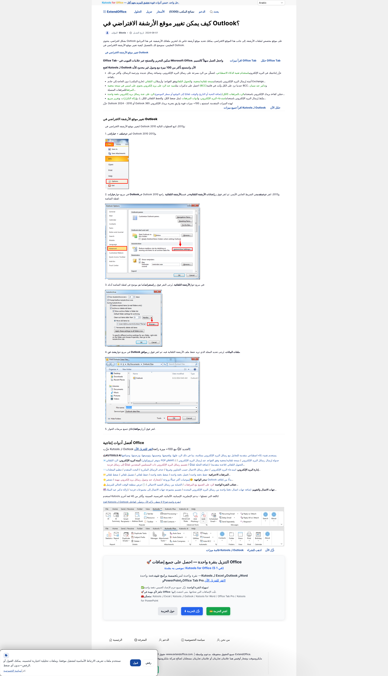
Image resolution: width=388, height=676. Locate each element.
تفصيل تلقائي (127, 474)
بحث (216, 11)
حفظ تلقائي (142, 474)
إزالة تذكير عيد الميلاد (117, 489)
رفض (148, 662)
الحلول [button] (138, 11)
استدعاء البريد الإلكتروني (223, 469)
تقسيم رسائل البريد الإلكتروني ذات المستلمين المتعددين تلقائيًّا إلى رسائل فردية (147, 464)
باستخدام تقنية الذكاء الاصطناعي (232, 72)
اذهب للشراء (254, 550)
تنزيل (149, 11)
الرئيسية (117, 639)
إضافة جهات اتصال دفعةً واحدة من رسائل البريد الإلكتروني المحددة (217, 489)
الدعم (202, 11)
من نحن (225, 639)
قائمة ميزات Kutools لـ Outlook (225, 550)
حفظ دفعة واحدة (198, 474)
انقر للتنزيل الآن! (215, 580)
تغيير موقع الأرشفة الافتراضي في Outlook (126, 52)
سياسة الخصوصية (195, 639)
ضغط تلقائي (112, 474)
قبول (135, 662)
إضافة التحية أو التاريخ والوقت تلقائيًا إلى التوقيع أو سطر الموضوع (188, 94)
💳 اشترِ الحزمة (218, 611)
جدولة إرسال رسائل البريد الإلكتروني (260, 460)
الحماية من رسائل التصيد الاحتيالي (165, 484)
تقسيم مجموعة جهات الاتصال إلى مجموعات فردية (155, 489)
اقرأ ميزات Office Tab (243, 60)
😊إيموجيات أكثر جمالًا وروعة (178, 479)
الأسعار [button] (161, 11)
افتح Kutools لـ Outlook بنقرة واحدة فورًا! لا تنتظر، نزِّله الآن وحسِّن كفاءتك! (142, 501)
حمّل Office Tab (270, 60)
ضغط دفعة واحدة (159, 474)
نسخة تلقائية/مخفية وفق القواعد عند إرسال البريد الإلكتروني (209, 460)
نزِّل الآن (269, 550)
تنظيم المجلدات (114, 469)
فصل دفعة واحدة (179, 474)
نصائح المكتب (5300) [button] (181, 11)
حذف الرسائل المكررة (152, 469)
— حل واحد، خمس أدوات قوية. (140, 2)
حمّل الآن (275, 107)
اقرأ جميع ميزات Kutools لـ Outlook (245, 107)
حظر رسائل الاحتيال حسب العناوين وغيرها (187, 469)
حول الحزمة (167, 611)
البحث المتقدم (131, 469)
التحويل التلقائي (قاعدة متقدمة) (227, 464)
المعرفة (142, 639)
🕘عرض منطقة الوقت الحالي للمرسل (125, 484)
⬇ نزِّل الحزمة (192, 611)
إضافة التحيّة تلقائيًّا (199, 464)
